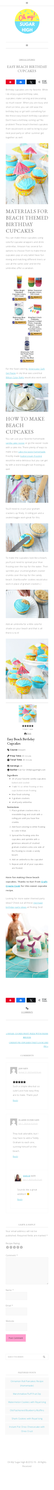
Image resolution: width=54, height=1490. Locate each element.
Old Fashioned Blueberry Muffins (27, 1410)
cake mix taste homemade (31, 451)
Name (10, 1290)
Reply (15, 1100)
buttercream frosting (31, 456)
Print (28, 733)
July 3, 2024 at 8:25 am (32, 1179)
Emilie (26, 1175)
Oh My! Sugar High (27, 21)
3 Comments (27, 1012)
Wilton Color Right (15, 377)
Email (9, 1305)
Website (10, 1321)
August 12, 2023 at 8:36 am (30, 1072)
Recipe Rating (13, 1243)
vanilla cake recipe (15, 443)
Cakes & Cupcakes (27, 60)
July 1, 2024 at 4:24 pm (28, 1123)
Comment (12, 1255)
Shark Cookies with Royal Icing (27, 1418)
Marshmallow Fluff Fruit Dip (27, 1393)
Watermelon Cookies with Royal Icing (27, 1402)
